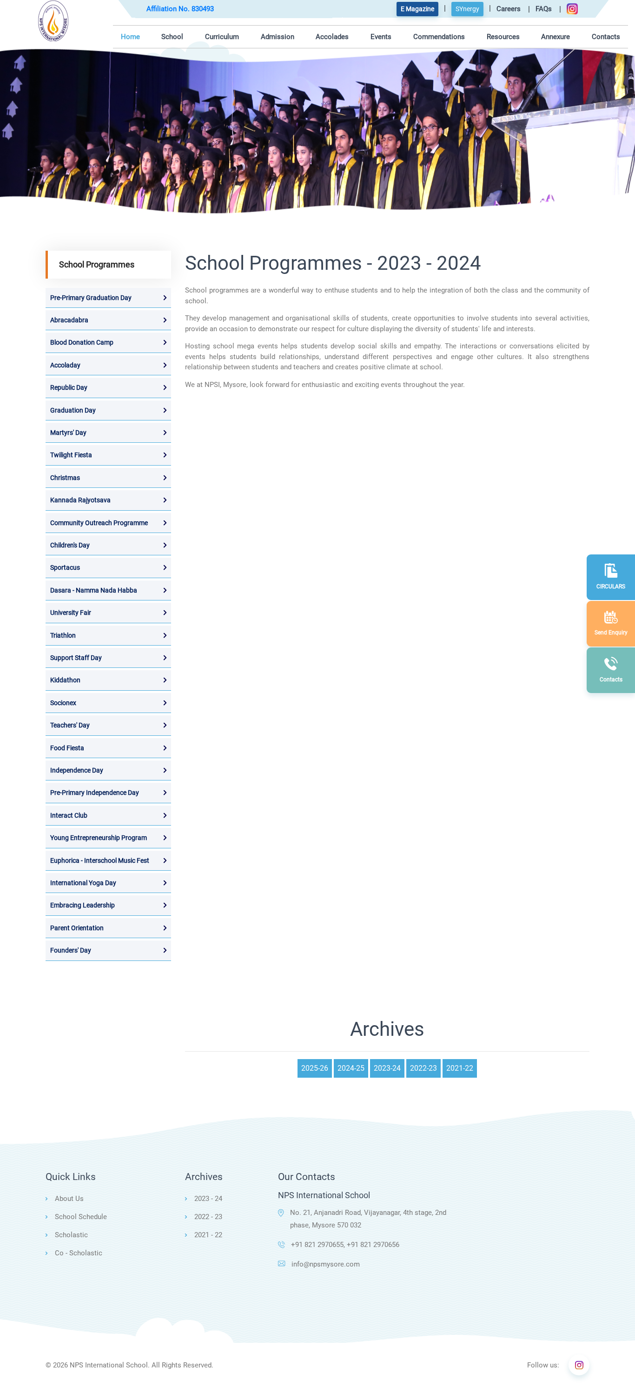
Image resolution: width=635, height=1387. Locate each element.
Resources (503, 37)
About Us (69, 1198)
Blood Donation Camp (81, 342)
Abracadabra (69, 320)
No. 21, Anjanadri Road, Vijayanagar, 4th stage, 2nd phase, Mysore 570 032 (368, 1218)
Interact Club (68, 815)
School (172, 37)
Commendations (439, 37)
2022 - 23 (208, 1217)
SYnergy (467, 9)
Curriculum (222, 37)
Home (130, 37)
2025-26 (314, 1068)
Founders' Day (70, 950)
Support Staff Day (76, 657)
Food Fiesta (67, 748)
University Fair (70, 612)
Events (380, 37)
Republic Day (68, 387)
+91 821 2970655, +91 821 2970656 (345, 1244)
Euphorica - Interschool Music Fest (99, 860)
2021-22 (459, 1068)
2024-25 (350, 1068)
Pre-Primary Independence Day (94, 792)
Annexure (555, 37)
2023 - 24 (208, 1198)
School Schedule (81, 1217)
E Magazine (417, 9)
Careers (508, 9)
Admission (277, 37)
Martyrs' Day (68, 432)
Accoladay (65, 365)
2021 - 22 (208, 1235)
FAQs (544, 9)
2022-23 (423, 1068)
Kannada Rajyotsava (80, 500)
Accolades (332, 37)
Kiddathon (65, 680)
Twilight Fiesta (71, 455)
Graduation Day (73, 410)
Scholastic (71, 1235)
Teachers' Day (70, 725)
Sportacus (65, 567)
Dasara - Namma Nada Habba (93, 590)
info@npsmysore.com (325, 1264)
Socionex (63, 703)
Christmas (65, 477)
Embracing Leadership (82, 905)
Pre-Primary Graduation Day (91, 297)
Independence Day (76, 770)
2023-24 (387, 1068)
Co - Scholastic (78, 1253)
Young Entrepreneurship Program (98, 837)
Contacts (606, 37)
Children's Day (70, 545)
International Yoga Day (83, 883)
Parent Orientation (77, 928)
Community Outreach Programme (99, 523)
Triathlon (63, 635)
